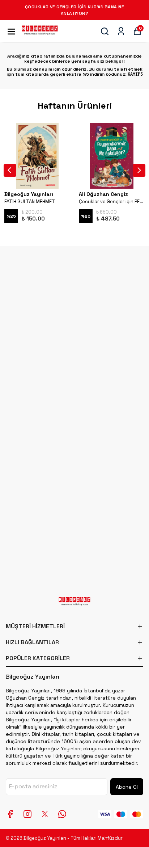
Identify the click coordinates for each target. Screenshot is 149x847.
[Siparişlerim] (120, 31)
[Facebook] (10, 814)
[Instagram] (27, 814)
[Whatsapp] (62, 814)
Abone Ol (127, 787)
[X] (45, 814)
